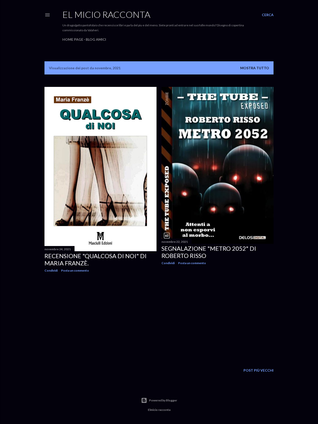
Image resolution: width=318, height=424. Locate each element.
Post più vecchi (258, 370)
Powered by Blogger (163, 400)
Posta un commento (75, 270)
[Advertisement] (100, 319)
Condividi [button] (51, 270)
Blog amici (96, 39)
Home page (72, 39)
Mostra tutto (254, 68)
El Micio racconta (106, 14)
